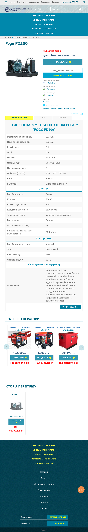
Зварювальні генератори (44, 29)
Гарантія (44, 502)
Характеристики (19, 117)
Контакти (55, 2)
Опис (43, 117)
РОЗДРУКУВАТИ (69, 307)
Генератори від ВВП (44, 33)
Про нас (44, 508)
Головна (8, 37)
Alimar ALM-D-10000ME (20, 328)
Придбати (61, 62)
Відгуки (62, 117)
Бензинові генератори (44, 16)
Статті (19, 2)
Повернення (46, 2)
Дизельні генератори (44, 20)
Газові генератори (44, 24)
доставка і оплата (52, 105)
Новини (12, 2)
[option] (21, 67)
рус (35, 9)
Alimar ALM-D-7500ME (44, 328)
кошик (84, 2)
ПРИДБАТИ (18, 358)
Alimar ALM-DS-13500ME (68, 328)
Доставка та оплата (31, 2)
